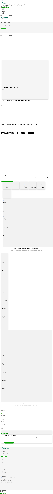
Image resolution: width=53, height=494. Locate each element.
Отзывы (4, 469)
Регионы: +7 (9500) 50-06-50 (5, 25)
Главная (4, 466)
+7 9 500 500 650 (5, 22)
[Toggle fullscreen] (4, 490)
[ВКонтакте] (2, 460)
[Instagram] (2, 462)
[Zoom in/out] (5, 490)
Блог (2, 471)
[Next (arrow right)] (2, 491)
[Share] (2, 490)
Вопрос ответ (4, 472)
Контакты (3, 13)
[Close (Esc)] (0, 490)
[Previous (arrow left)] (0, 491)
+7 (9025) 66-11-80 (5, 6)
